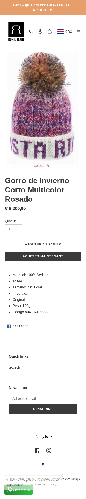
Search (14, 367)
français (42, 437)
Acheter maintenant (43, 256)
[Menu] (78, 31)
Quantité (11, 221)
